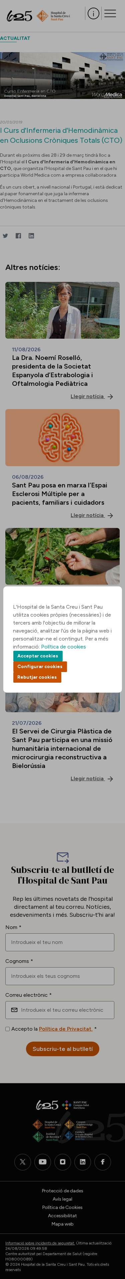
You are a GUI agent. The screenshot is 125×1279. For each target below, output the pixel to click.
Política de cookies (63, 646)
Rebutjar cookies (37, 677)
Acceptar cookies (37, 656)
